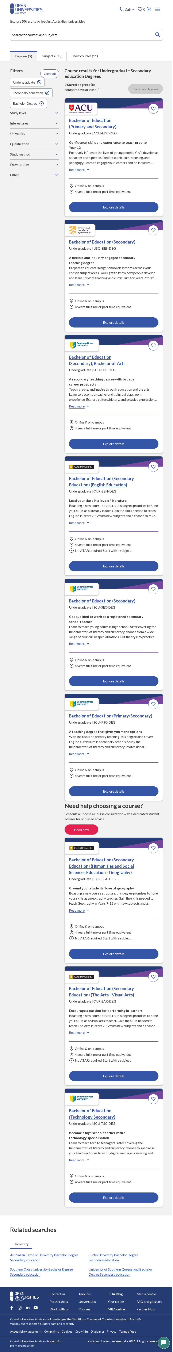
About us (84, 1294)
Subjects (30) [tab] (51, 56)
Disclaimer (97, 1331)
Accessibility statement (26, 1331)
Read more (75, 170)
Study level (18, 113)
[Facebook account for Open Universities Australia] (12, 1308)
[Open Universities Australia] (26, 13)
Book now (80, 828)
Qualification (19, 144)
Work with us (59, 1309)
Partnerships (59, 1301)
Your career (114, 1301)
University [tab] (21, 1241)
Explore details (111, 207)
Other (14, 175)
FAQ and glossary (146, 1301)
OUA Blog (113, 1294)
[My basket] (149, 9)
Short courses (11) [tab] (85, 56)
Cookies (67, 1331)
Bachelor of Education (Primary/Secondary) (109, 714)
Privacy (111, 1331)
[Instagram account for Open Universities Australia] (20, 1308)
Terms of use (127, 1331)
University (17, 133)
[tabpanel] (86, 638)
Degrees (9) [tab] (23, 56)
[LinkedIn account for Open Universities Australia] (28, 1308)
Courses (84, 1309)
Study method (20, 154)
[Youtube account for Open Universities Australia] (36, 1308)
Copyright (81, 1331)
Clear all (49, 74)
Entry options (20, 164)
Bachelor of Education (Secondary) (101, 241)
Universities (86, 1301)
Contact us (57, 1294)
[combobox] (86, 35)
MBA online (114, 1309)
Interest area (19, 123)
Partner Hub (143, 1309)
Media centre (143, 1294)
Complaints (51, 1331)
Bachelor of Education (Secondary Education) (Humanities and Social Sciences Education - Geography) (100, 864)
